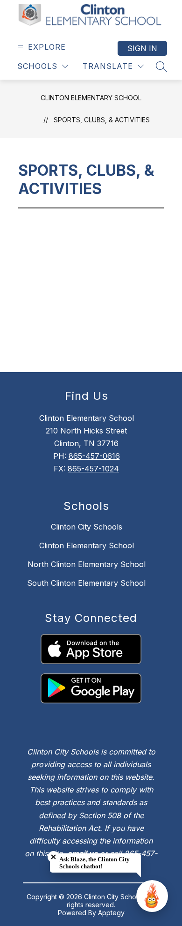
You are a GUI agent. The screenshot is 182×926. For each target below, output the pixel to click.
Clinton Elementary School (91, 98)
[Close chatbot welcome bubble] (53, 857)
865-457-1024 (93, 468)
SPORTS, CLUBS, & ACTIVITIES (102, 120)
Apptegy (111, 913)
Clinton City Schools (86, 526)
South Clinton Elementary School (86, 583)
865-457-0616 (94, 456)
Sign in (142, 48)
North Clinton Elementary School (87, 564)
